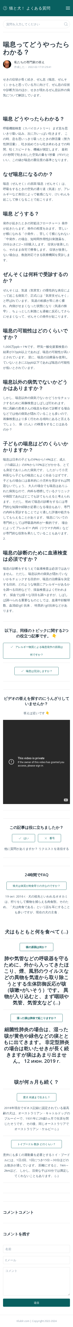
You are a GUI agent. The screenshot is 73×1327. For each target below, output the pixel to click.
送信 (36, 1302)
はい (26, 838)
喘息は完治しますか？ (39, 671)
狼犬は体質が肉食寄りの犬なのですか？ (36, 886)
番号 (52, 838)
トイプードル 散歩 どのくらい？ (36, 1144)
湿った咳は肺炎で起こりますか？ (36, 1018)
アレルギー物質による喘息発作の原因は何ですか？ (39, 650)
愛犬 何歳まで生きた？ (36, 1097)
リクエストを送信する (54, 849)
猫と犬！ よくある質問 (29, 8)
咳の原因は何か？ (36, 947)
